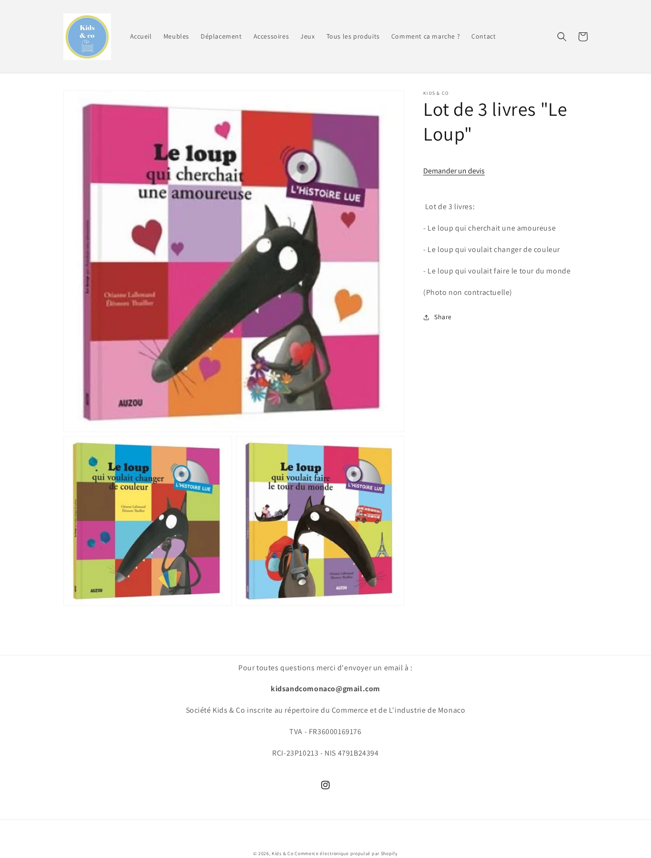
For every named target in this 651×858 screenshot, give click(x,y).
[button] (561, 36)
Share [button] (443, 317)
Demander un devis (454, 171)
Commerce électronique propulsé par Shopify (346, 853)
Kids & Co (282, 853)
